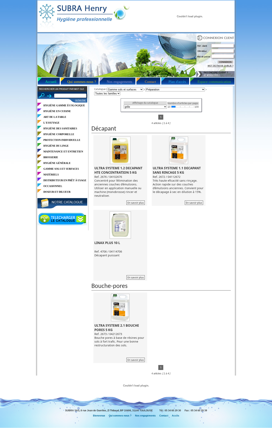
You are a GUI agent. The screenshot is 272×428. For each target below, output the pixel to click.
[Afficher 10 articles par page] (173, 107)
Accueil (50, 82)
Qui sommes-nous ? (81, 82)
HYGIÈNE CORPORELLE (58, 134)
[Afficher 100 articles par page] (192, 107)
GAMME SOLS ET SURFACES (61, 168)
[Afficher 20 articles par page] (178, 107)
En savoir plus (135, 202)
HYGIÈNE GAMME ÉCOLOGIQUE (64, 105)
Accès (175, 415)
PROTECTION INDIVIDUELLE (61, 139)
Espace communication (214, 82)
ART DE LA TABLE (54, 116)
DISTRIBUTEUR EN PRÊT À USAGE (64, 180)
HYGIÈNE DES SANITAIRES (60, 128)
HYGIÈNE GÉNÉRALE (57, 163)
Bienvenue (99, 415)
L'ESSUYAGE (51, 122)
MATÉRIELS (51, 174)
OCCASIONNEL (52, 186)
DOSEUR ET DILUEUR (56, 191)
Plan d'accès (177, 82)
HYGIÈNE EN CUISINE (57, 111)
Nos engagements (119, 82)
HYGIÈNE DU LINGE (56, 145)
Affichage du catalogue (145, 103)
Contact (150, 82)
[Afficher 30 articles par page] (182, 107)
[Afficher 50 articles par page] (187, 107)
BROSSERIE (50, 157)
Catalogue (100, 89)
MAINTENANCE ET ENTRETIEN (63, 151)
